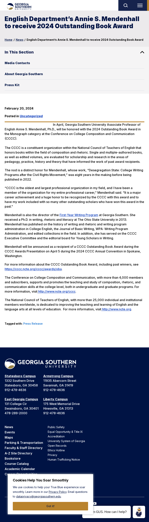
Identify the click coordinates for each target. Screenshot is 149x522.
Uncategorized (31, 116)
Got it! (50, 506)
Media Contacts (17, 63)
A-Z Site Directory (18, 453)
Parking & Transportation (24, 443)
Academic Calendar (20, 469)
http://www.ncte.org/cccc (56, 291)
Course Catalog (17, 464)
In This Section (19, 52)
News (19, 39)
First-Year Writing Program (79, 215)
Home (8, 39)
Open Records (57, 445)
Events (10, 432)
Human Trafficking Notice (64, 459)
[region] (50, 494)
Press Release (33, 323)
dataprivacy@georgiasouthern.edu (38, 496)
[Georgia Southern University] (19, 6)
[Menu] (141, 5)
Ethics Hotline (56, 450)
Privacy (52, 455)
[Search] (125, 5)
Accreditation (56, 436)
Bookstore (13, 458)
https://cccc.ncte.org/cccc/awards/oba (33, 269)
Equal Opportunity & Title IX (65, 431)
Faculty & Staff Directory (23, 448)
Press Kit (12, 85)
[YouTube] (95, 503)
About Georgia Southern (24, 74)
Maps (9, 437)
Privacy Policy (58, 491)
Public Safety (56, 427)
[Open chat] (139, 512)
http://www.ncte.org (116, 309)
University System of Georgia (66, 441)
